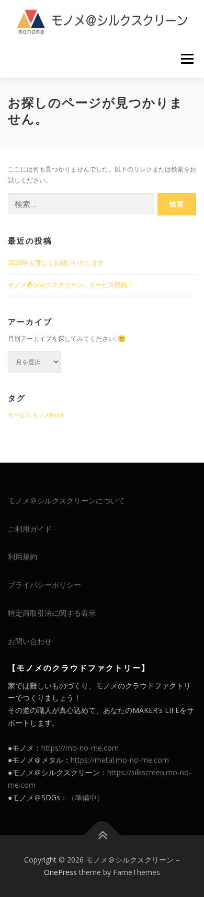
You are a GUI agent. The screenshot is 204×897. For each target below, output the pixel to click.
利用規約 (22, 556)
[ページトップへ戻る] (102, 835)
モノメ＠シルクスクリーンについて (66, 500)
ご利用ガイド (30, 529)
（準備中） (85, 797)
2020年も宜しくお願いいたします (56, 262)
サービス (19, 415)
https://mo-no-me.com (80, 748)
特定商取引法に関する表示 (52, 613)
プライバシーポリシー (44, 585)
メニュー (187, 58)
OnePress (60, 872)
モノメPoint (48, 415)
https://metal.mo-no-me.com (120, 760)
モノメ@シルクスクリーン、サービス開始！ (70, 284)
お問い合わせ (30, 641)
